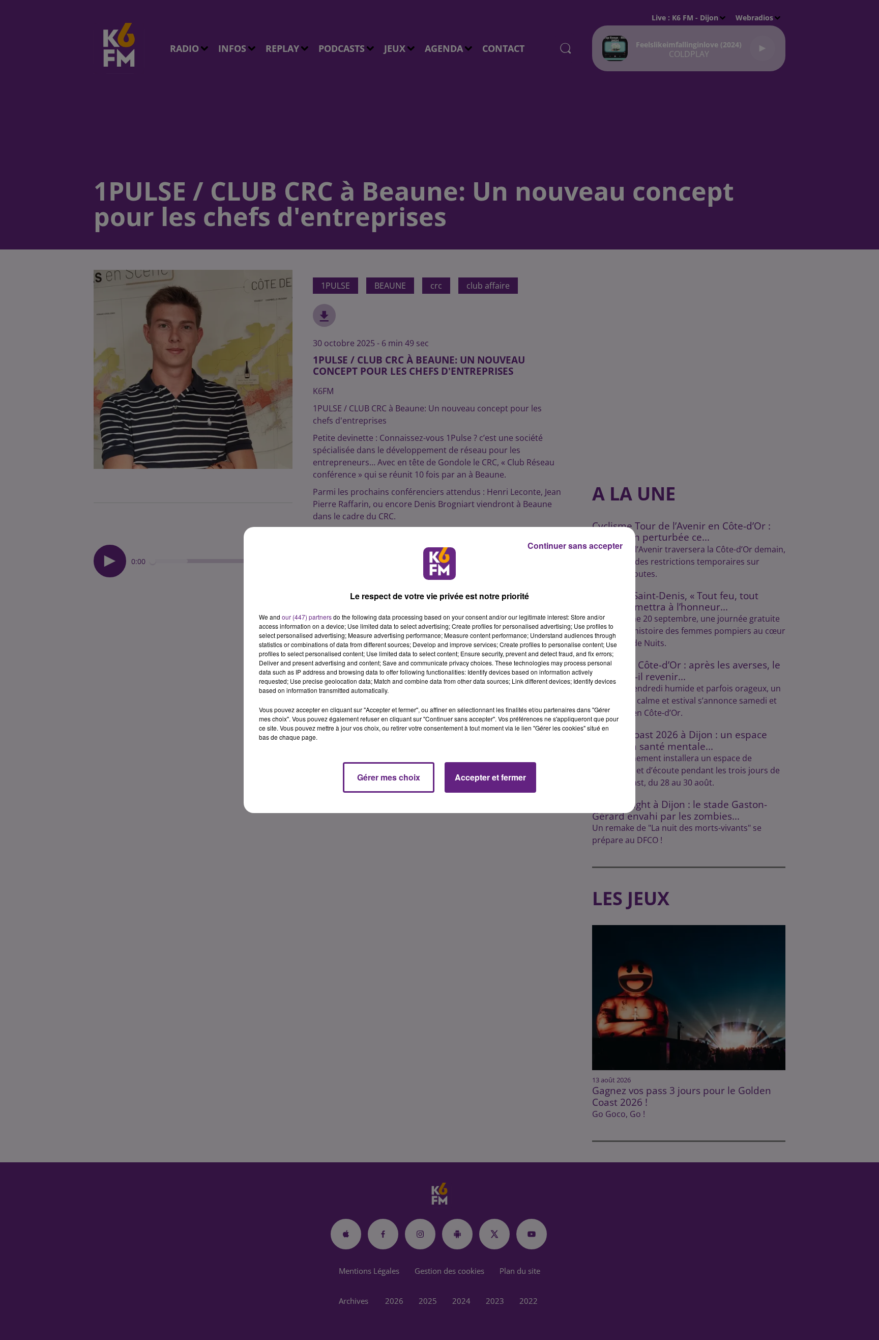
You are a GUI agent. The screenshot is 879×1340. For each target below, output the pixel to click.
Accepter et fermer (490, 777)
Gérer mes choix (388, 777)
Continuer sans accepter (575, 545)
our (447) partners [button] (307, 616)
